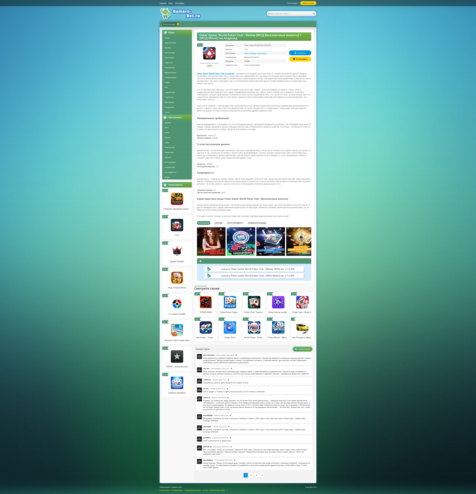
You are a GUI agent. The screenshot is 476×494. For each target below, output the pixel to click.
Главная (163, 3)
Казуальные (170, 67)
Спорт (167, 112)
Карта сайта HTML (218, 490)
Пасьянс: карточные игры (177, 340)
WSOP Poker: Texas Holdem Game (254, 337)
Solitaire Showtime (177, 392)
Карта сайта (164, 490)
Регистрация (292, 3)
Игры (171, 3)
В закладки (301, 59)
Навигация (169, 152)
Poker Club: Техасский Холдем (254, 312)
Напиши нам (177, 490)
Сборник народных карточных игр (177, 208)
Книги (167, 132)
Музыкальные (170, 72)
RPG (166, 87)
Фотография (170, 162)
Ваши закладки (170, 24)
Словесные (169, 107)
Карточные (169, 57)
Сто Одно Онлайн (177, 314)
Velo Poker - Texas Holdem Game (206, 337)
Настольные (170, 52)
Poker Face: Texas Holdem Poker (302, 312)
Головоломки (170, 77)
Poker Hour (229, 337)
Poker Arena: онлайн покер (278, 312)
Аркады (168, 47)
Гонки (167, 82)
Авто (167, 127)
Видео (167, 177)
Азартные (169, 62)
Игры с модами (250, 53)
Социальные (170, 167)
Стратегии (169, 97)
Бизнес (167, 137)
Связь (167, 142)
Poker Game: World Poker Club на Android (215, 73)
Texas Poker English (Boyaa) (230, 312)
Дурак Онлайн (177, 261)
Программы (179, 3)
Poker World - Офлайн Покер (278, 337)
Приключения (170, 43)
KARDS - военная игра (177, 366)
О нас (206, 490)
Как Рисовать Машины (302, 337)
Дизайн (168, 122)
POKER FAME (206, 312)
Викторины (169, 102)
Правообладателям (193, 490)
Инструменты (170, 172)
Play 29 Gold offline (177, 287)
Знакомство (170, 147)
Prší (177, 235)
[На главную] (184, 13)
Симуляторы (170, 92)
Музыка (168, 157)
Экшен (167, 38)
